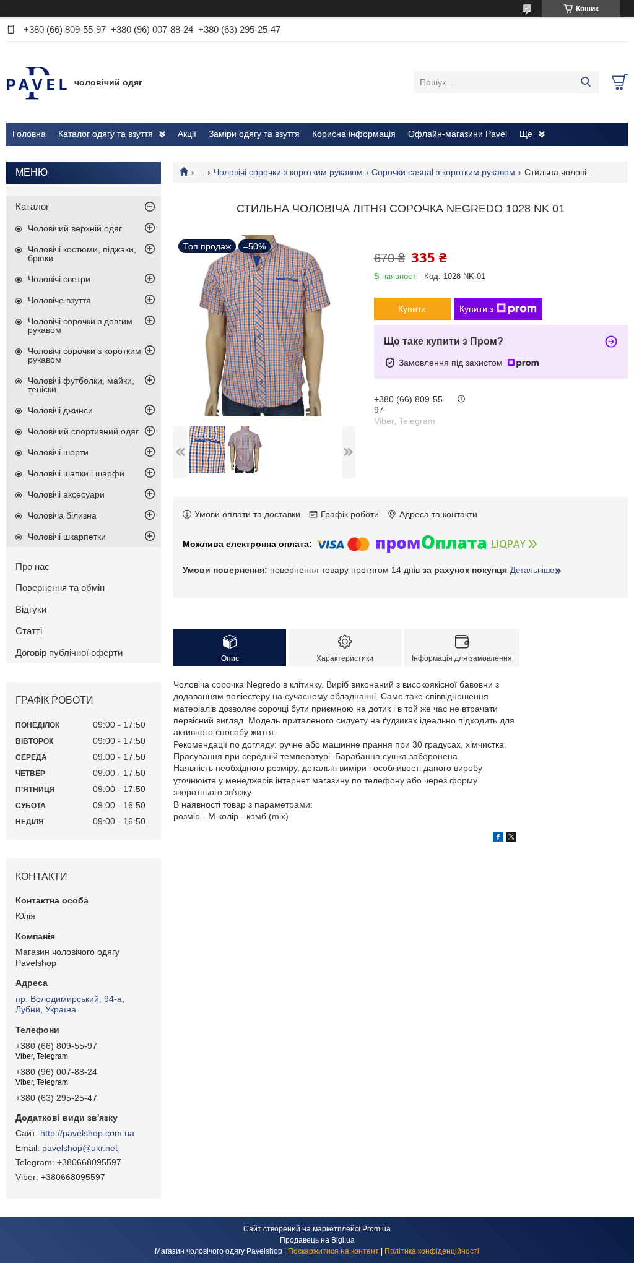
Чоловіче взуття (59, 300)
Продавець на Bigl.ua (317, 1240)
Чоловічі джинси (60, 410)
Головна (29, 134)
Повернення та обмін (60, 587)
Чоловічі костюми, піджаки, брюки (82, 253)
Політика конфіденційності (431, 1251)
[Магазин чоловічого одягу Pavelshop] (37, 82)
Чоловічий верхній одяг (75, 228)
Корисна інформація (354, 134)
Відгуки (30, 609)
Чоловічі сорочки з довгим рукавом (80, 325)
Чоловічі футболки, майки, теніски (81, 385)
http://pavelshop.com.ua (87, 1133)
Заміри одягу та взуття (254, 134)
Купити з (476, 309)
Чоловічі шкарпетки (67, 536)
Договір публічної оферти (69, 652)
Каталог (32, 206)
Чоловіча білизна (62, 515)
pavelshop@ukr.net (80, 1148)
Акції (187, 134)
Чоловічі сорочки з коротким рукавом (288, 172)
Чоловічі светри (59, 279)
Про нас (32, 566)
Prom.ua (376, 1229)
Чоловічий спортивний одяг (83, 431)
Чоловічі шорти (58, 452)
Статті (28, 631)
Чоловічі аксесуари (66, 494)
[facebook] (498, 838)
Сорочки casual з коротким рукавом (443, 172)
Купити (412, 309)
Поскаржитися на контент (333, 1251)
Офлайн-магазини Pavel (457, 134)
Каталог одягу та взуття (105, 134)
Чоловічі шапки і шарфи (76, 473)
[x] (511, 838)
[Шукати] (585, 82)
